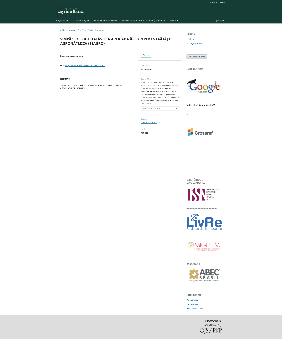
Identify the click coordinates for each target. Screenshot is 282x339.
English (190, 39)
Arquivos (72, 30)
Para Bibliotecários (195, 308)
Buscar (220, 20)
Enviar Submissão (197, 56)
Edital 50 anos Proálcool (105, 20)
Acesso (223, 2)
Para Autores (192, 304)
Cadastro (213, 2)
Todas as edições (81, 20)
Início (62, 30)
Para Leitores (192, 300)
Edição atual (62, 20)
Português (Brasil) (195, 43)
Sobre (173, 20)
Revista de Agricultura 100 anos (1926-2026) (144, 20)
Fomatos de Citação (151, 108)
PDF (147, 55)
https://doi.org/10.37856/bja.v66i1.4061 (85, 65)
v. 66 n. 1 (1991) (87, 30)
